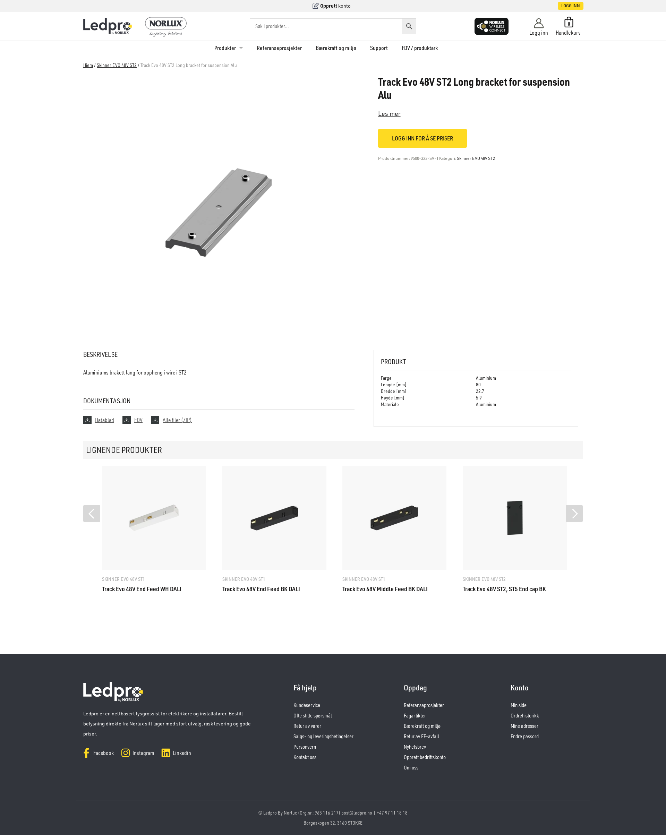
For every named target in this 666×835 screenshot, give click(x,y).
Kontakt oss (304, 757)
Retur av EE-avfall (421, 736)
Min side (519, 705)
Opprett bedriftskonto (425, 757)
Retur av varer (307, 726)
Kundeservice (306, 705)
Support (379, 47)
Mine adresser (524, 726)
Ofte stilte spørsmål (312, 715)
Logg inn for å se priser (422, 138)
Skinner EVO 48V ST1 (123, 579)
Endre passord (525, 736)
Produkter (225, 47)
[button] (563, 6)
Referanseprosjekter (279, 47)
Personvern (304, 746)
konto (344, 6)
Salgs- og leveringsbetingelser (323, 736)
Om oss (411, 767)
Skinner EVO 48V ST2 (117, 65)
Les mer (389, 113)
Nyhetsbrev (415, 746)
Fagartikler (415, 715)
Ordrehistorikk (525, 715)
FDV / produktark (420, 47)
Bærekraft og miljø (336, 47)
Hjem (88, 65)
